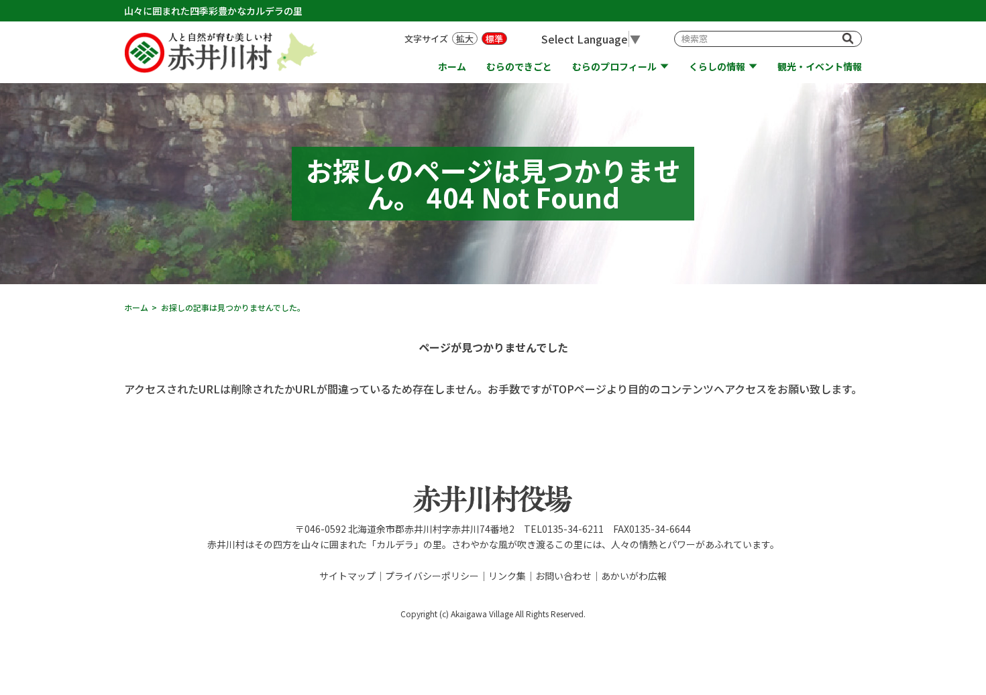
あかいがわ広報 (634, 575)
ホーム (452, 67)
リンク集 (507, 575)
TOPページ (579, 389)
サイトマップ (347, 575)
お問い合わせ (563, 575)
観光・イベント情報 (819, 67)
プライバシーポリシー (432, 575)
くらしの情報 (717, 67)
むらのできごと (519, 67)
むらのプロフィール (614, 67)
